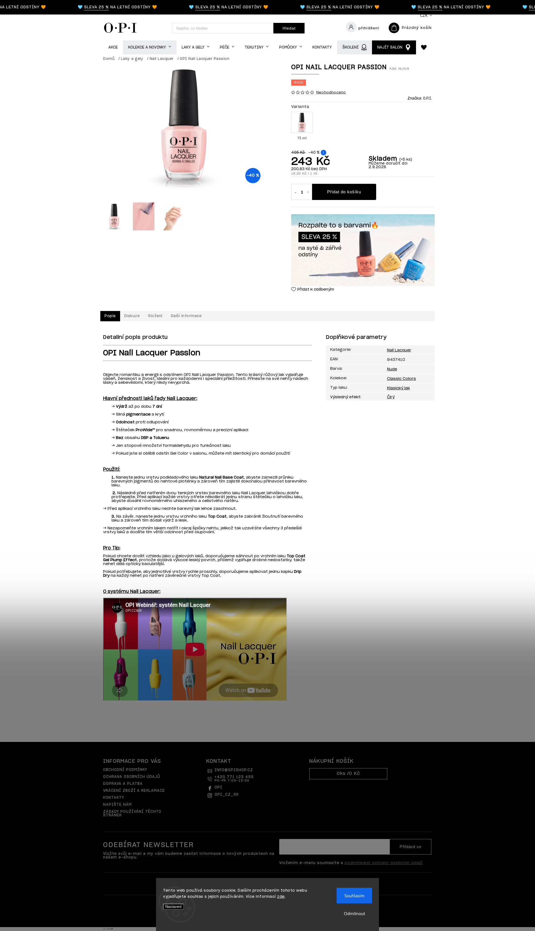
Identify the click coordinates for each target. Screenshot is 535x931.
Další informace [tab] (186, 316)
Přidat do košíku (344, 191)
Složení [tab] (155, 316)
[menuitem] (113, 47)
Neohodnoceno (331, 92)
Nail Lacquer (399, 350)
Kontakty (113, 798)
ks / (348, 773)
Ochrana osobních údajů (131, 777)
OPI (218, 787)
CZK (424, 15)
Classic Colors (401, 379)
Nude (392, 369)
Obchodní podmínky (125, 770)
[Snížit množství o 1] (295, 192)
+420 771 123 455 (234, 778)
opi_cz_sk (227, 795)
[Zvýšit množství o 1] (307, 192)
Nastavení (173, 907)
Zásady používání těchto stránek (132, 813)
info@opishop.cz (234, 770)
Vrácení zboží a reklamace (134, 791)
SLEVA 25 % (86, 7)
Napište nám (117, 805)
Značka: (419, 98)
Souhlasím (354, 895)
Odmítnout (354, 913)
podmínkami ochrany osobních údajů (384, 863)
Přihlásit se (410, 847)
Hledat (289, 28)
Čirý (391, 397)
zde (281, 897)
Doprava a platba (123, 784)
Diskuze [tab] (132, 316)
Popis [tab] (110, 316)
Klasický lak (398, 388)
